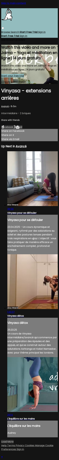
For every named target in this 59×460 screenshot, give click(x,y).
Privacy (20, 445)
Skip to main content (13, 3)
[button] (3, 28)
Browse (6, 32)
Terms (11, 445)
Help (4, 445)
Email (19, 127)
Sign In (23, 36)
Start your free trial (12, 75)
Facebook (7, 127)
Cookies (30, 445)
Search (15, 32)
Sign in (42, 32)
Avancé (5, 106)
